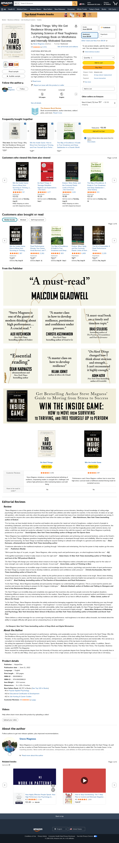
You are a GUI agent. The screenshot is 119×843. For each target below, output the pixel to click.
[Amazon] (6, 3)
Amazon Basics (35, 9)
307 (20, 253)
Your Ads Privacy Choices (85, 836)
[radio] (89, 28)
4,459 (83, 253)
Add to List (88, 89)
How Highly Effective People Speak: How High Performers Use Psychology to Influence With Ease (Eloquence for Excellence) (40, 796)
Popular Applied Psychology (19, 690)
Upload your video (10, 720)
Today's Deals (94, 9)
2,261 (42, 253)
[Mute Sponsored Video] (53, 790)
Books (104, 9)
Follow (22, 89)
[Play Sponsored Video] (84, 781)
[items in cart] (115, 3)
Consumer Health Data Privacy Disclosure (61, 836)
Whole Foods (82, 9)
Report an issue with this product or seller (49, 85)
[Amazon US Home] (37, 830)
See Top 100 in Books (40, 688)
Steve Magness (39, 44)
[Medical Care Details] (27, 9)
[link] (42, 131)
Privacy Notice (42, 836)
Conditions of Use (30, 836)
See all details (36, 103)
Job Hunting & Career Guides (20, 696)
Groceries (71, 9)
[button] (3, 9)
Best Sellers (48, 9)
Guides (39, 20)
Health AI (11, 9)
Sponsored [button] (5, 765)
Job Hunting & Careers (28, 20)
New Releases (60, 9)
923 (62, 253)
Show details (91, 142)
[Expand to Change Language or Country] (84, 4)
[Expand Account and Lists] (101, 4)
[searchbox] (46, 3)
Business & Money (13, 20)
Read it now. (57, 113)
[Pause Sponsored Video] (53, 786)
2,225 (104, 253)
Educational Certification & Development (24, 694)
